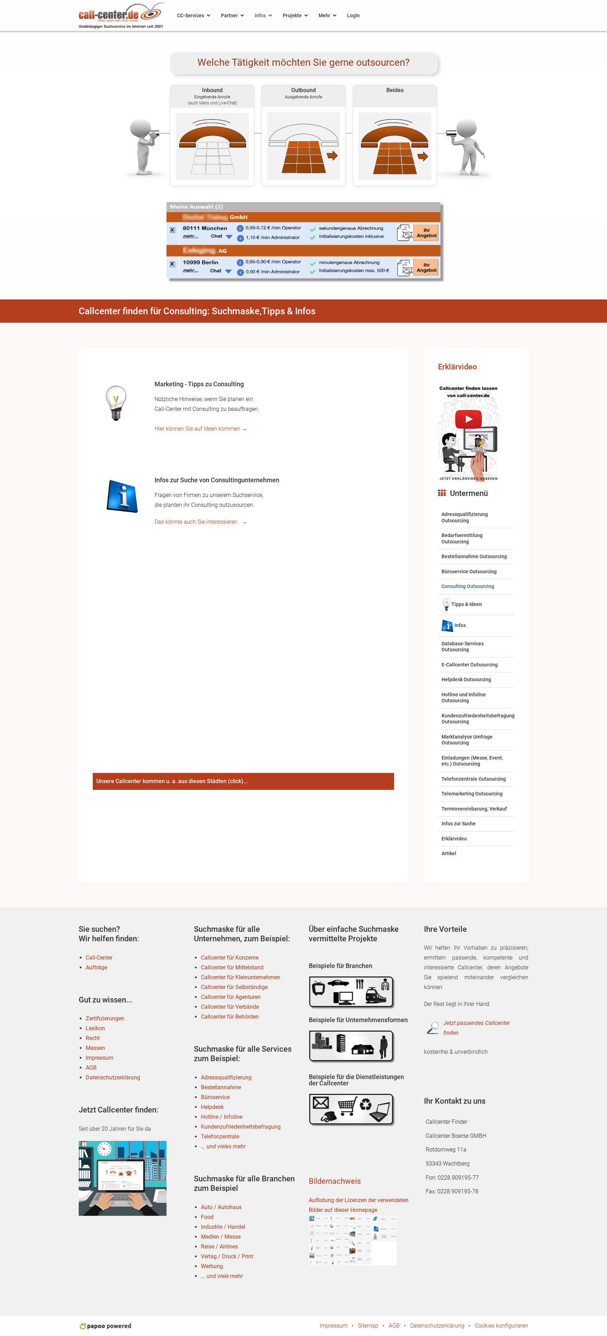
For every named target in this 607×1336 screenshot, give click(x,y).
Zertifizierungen (105, 1018)
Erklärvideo (457, 366)
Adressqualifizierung (226, 1077)
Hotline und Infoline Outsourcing (464, 698)
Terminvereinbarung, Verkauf (474, 809)
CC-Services (190, 15)
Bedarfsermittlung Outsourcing (462, 538)
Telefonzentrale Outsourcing (474, 779)
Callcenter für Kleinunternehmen (240, 977)
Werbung (212, 1266)
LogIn (353, 15)
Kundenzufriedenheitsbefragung (241, 1126)
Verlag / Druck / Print (227, 1256)
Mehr (324, 15)
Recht (93, 1038)
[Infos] (120, 496)
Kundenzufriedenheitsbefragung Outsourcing (478, 719)
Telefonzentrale (220, 1136)
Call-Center (99, 957)
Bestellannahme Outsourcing (474, 556)
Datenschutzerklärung (113, 1077)
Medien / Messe (221, 1236)
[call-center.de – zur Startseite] (123, 11)
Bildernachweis (335, 1181)
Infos (260, 15)
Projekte (292, 15)
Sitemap (368, 1325)
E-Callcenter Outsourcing (470, 664)
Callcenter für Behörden (230, 1016)
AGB (91, 1067)
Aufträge (96, 967)
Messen (95, 1048)
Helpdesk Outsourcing (466, 679)
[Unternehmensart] (353, 1046)
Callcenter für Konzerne (230, 957)
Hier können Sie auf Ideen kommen (201, 428)
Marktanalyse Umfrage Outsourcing (467, 740)
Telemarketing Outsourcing (472, 793)
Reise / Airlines (219, 1246)
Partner (229, 15)
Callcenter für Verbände (230, 1006)
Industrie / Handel (223, 1227)
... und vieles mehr (223, 1146)
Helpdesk (212, 1107)
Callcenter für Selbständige (234, 987)
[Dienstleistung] (353, 1110)
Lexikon (95, 1028)
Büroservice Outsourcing (469, 571)
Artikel (449, 853)
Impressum (99, 1057)
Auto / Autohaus (221, 1207)
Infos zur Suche (459, 823)
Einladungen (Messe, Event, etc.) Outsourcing (472, 761)
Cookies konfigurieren (501, 1325)
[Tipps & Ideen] (115, 401)
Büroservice (215, 1097)
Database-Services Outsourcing (463, 647)
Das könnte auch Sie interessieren (201, 521)
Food (207, 1217)
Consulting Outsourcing (468, 586)
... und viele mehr (222, 1276)
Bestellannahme (221, 1087)
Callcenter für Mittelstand (232, 967)
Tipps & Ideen (466, 604)
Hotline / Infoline (221, 1117)
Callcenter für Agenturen (231, 997)
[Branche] (353, 992)
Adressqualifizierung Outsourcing (465, 517)
